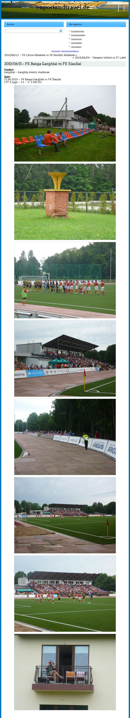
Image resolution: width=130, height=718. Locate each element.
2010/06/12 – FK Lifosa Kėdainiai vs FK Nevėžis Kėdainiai (39, 55)
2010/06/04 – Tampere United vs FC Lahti (100, 57)
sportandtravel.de (65, 7)
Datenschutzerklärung (70, 51)
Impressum (56, 51)
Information (76, 47)
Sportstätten (76, 43)
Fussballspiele (77, 31)
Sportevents (76, 39)
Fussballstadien (78, 35)
